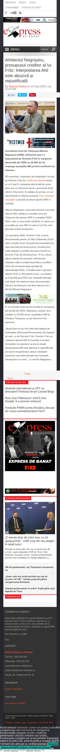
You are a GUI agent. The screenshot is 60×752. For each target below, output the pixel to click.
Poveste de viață (31, 7)
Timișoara (10, 2)
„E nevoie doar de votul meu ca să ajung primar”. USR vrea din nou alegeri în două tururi (29, 541)
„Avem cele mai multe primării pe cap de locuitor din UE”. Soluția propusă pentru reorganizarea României (26, 579)
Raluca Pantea (17, 86)
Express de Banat (13, 689)
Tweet (27, 373)
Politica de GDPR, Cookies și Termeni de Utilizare (25, 747)
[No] (52, 748)
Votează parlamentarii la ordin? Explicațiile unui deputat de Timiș (30, 590)
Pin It (10, 378)
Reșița (22, 2)
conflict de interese (36, 180)
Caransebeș (12, 7)
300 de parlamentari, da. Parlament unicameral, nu (29, 568)
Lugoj (32, 2)
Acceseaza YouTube (15, 703)
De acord (52, 744)
